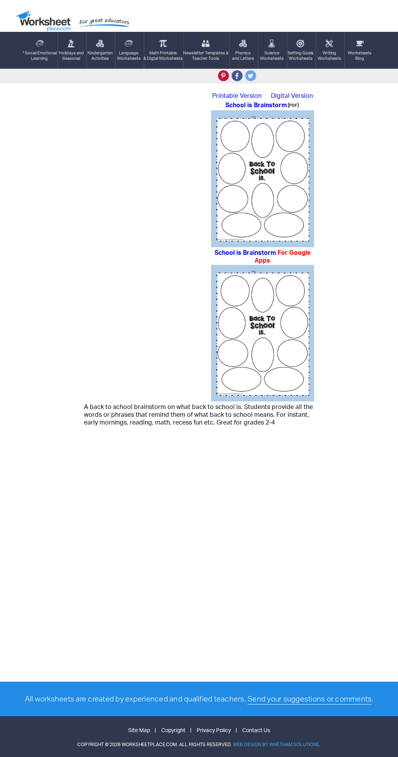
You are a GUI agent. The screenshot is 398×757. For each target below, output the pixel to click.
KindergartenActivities (100, 55)
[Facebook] (237, 75)
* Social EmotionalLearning (40, 55)
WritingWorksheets (329, 55)
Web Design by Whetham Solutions (276, 744)
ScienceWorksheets (272, 55)
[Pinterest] (223, 75)
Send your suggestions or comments (310, 698)
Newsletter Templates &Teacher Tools (206, 55)
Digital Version (292, 95)
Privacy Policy (214, 730)
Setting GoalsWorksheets (301, 55)
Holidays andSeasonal (71, 55)
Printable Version (237, 95)
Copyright (173, 730)
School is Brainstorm (263, 256)
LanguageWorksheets (129, 55)
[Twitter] (250, 75)
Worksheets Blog (360, 55)
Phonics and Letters (243, 55)
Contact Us (256, 730)
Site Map (139, 730)
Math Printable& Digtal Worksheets (163, 55)
